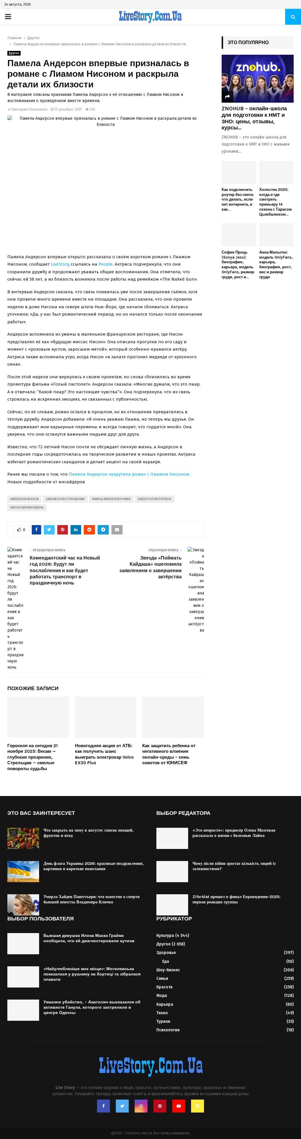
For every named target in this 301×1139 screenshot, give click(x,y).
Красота (164, 987)
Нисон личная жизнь (27, 507)
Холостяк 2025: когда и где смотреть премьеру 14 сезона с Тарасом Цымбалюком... (275, 202)
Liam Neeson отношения (65, 499)
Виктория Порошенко (30, 109)
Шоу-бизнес (168, 970)
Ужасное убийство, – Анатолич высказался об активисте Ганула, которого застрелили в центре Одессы (92, 1007)
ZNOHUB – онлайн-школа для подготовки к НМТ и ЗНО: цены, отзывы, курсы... (254, 118)
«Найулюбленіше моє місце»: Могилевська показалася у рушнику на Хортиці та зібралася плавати (92, 974)
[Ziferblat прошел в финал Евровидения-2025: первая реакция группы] (172, 904)
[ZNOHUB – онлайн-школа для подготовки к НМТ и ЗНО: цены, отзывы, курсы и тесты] (258, 79)
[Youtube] (178, 1106)
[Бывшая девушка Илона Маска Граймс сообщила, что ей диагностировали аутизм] (23, 943)
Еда (165, 961)
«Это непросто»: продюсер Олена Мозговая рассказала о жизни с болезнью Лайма (234, 833)
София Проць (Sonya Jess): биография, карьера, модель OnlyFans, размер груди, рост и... (238, 264)
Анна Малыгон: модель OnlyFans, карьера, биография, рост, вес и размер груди (276, 264)
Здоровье (166, 952)
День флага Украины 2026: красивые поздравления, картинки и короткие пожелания (94, 866)
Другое (14, 53)
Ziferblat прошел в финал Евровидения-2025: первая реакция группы (236, 899)
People (105, 264)
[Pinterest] (159, 1106)
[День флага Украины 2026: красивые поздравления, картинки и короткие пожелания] (23, 871)
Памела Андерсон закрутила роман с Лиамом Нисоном (129, 474)
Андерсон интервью (154, 499)
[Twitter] (122, 1106)
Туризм (163, 1021)
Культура (165, 935)
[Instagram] (141, 1106)
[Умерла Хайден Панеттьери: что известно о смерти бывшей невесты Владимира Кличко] (23, 904)
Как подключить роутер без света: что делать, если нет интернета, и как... (238, 199)
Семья (162, 978)
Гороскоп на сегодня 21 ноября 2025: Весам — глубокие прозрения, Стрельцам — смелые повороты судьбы (32, 757)
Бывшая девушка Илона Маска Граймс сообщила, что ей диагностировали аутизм (89, 938)
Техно (162, 1012)
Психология (168, 1030)
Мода (161, 995)
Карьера (164, 1004)
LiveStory (60, 264)
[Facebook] (103, 1106)
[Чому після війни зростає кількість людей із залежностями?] (172, 871)
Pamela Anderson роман (111, 499)
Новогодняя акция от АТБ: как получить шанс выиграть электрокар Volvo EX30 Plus (104, 754)
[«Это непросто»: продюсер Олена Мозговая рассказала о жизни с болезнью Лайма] (172, 838)
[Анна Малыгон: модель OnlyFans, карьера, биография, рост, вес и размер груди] (276, 234)
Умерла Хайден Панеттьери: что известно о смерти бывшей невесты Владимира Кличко (92, 899)
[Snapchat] (197, 1106)
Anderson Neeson (24, 499)
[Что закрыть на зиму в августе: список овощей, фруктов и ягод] (23, 838)
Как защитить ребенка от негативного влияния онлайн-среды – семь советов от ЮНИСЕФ (168, 754)
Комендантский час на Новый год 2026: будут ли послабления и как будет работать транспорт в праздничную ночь (65, 570)
